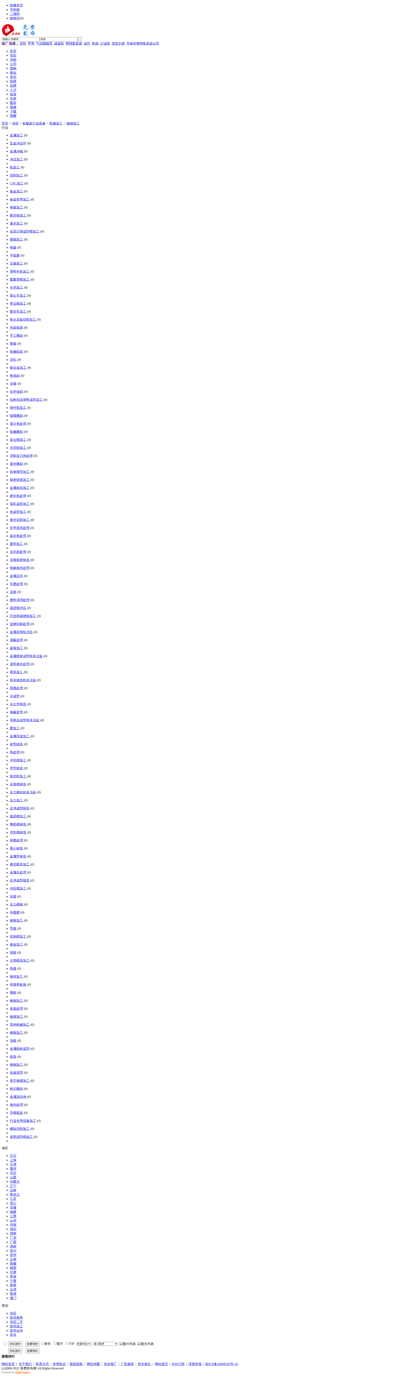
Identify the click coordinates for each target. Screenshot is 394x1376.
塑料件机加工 (20, 271)
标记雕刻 (16, 1088)
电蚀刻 (15, 375)
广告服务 (127, 1364)
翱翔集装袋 (74, 43)
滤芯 (87, 43)
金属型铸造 (18, 856)
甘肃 (13, 1272)
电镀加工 (16, 207)
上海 (13, 1160)
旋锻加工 (16, 648)
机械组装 (16, 351)
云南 (13, 1259)
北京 (13, 1155)
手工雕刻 (16, 335)
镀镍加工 (16, 1016)
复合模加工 (18, 439)
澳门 (13, 1298)
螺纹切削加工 (20, 1129)
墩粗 (13, 992)
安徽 (13, 1207)
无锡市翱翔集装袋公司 (142, 43)
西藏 (13, 1263)
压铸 (13, 592)
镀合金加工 (18, 367)
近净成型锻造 (20, 880)
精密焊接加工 (20, 480)
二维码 (15, 14)
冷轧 (13, 359)
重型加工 (16, 544)
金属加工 (16, 135)
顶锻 (13, 1040)
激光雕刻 (16, 464)
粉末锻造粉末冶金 (23, 680)
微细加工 (16, 239)
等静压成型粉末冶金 (24, 720)
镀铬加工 (16, 1032)
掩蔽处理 (16, 712)
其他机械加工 (20, 1024)
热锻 (13, 968)
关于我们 (25, 1364)
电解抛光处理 (20, 568)
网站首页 (8, 1364)
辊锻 (13, 952)
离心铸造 (16, 848)
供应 (15, 123)
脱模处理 (16, 688)
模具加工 (16, 672)
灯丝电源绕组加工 (23, 616)
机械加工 (56, 123)
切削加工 (16, 175)
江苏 (13, 1199)
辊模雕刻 (16, 415)
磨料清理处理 (20, 600)
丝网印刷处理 (20, 624)
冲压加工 (16, 159)
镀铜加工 (16, 1064)
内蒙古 (15, 1181)
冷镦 (13, 383)
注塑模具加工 (20, 960)
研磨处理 (16, 840)
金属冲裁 (16, 151)
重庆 (13, 1168)
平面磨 (15, 255)
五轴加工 (16, 263)
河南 (13, 1224)
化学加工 (16, 287)
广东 (13, 1237)
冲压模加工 (18, 888)
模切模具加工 (20, 864)
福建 (13, 1212)
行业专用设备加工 (23, 1120)
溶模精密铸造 (20, 560)
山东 (13, 1220)
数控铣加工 (18, 215)
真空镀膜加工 (20, 1080)
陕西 (13, 1268)
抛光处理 (16, 1104)
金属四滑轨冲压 (21, 632)
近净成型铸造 (20, 808)
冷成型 (15, 696)
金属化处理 (18, 872)
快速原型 (16, 1072)
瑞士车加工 (18, 295)
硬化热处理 (18, 496)
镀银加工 (16, 920)
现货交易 (118, 43)
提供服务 (16, 1317)
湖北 (13, 1229)
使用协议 (59, 1364)
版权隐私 (76, 1364)
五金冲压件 (18, 143)
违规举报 (195, 1364)
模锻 (13, 343)
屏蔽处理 (16, 640)
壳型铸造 (16, 768)
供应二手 (16, 1322)
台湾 (13, 1289)
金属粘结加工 (20, 488)
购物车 (15, 18)
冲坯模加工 (18, 760)
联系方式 (42, 1364)
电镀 (13, 247)
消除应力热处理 (21, 456)
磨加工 (15, 728)
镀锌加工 (16, 976)
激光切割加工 (20, 520)
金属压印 (16, 576)
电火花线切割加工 (23, 319)
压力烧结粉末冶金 (23, 792)
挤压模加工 (18, 303)
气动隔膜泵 (44, 43)
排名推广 (110, 1364)
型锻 (13, 928)
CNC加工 (16, 183)
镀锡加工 (73, 123)
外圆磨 (15, 912)
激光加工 (16, 223)
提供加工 (16, 1326)
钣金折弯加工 (20, 199)
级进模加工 (18, 816)
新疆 (13, 1285)
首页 (5, 123)
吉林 (13, 1190)
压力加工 (16, 800)
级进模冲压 (18, 608)
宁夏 (13, 1281)
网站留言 (161, 1364)
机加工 (15, 167)
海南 (13, 1246)
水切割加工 (18, 447)
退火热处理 (18, 423)
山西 (13, 1177)
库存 (13, 1335)
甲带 (31, 43)
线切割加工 (18, 776)
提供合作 (16, 1330)
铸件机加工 (18, 407)
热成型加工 (18, 512)
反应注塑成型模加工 (24, 231)
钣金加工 (16, 191)
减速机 (59, 43)
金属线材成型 (20, 1048)
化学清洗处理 (20, 528)
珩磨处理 (16, 584)
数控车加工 (18, 311)
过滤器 (105, 43)
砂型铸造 (16, 744)
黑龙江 (15, 1194)
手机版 (15, 9)
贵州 (13, 1255)
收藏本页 (16, 5)
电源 (95, 43)
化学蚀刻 (16, 391)
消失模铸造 (18, 832)
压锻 (13, 896)
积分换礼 (144, 1364)
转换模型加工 (20, 472)
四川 (13, 1250)
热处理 (15, 752)
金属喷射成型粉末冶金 (26, 656)
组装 (13, 1056)
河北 (13, 1173)
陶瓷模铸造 (18, 824)
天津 (13, 1164)
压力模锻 (16, 904)
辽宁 (13, 1186)
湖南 (13, 1233)
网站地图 (93, 1364)
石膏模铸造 (18, 784)
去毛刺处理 (18, 552)
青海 (13, 1276)
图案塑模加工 (20, 279)
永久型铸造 (18, 704)
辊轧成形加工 (20, 504)
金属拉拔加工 (20, 736)
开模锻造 (16, 1112)
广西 (13, 1242)
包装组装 (16, 327)
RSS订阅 (178, 1364)
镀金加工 (16, 944)
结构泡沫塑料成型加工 (26, 399)
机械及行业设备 (34, 123)
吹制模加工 (18, 936)
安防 (23, 43)
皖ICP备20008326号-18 (221, 1364)
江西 (13, 1216)
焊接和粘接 (18, 984)
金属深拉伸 (18, 1096)
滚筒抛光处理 (20, 664)
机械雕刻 (16, 431)
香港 (13, 1293)
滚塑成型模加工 (21, 1137)
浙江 (13, 1203)
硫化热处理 (18, 536)
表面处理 (16, 1008)
